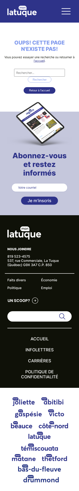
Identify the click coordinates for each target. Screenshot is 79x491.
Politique (14, 288)
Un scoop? (19, 300)
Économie (49, 280)
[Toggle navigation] (66, 11)
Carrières (39, 360)
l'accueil (39, 60)
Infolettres (39, 349)
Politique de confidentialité (39, 374)
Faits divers (16, 280)
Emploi (46, 288)
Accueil (40, 338)
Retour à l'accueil (39, 90)
